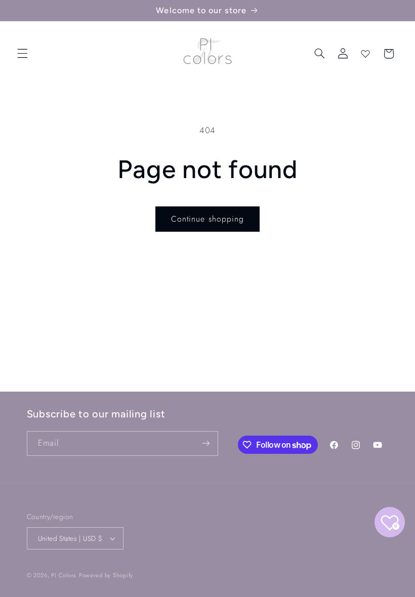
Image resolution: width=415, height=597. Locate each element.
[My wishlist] (365, 53)
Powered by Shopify (106, 575)
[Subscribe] (205, 443)
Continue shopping (207, 219)
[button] (22, 53)
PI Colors (63, 575)
